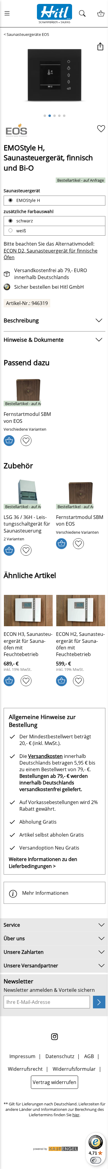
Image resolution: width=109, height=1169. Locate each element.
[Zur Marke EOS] (18, 130)
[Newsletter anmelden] (99, 1002)
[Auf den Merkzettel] (101, 128)
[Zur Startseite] (54, 14)
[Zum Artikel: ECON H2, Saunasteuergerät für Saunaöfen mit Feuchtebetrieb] (80, 610)
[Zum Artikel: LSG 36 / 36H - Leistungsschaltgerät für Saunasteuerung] (28, 493)
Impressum (22, 1056)
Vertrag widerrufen (54, 1082)
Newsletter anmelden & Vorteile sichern (49, 990)
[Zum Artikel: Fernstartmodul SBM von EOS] (28, 390)
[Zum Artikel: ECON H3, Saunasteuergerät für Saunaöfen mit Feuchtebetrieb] (28, 610)
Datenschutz (59, 1056)
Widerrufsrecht (25, 1069)
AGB (89, 1056)
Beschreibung (21, 320)
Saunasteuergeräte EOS (28, 34)
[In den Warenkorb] (9, 440)
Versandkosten (45, 756)
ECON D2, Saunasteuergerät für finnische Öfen (50, 254)
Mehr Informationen (45, 893)
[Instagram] (54, 1037)
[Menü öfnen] (9, 14)
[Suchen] (84, 13)
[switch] (95, 1160)
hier (75, 1114)
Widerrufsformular (74, 1069)
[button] (100, 47)
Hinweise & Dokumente (34, 339)
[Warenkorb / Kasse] (100, 13)
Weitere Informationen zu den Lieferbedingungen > (43, 862)
